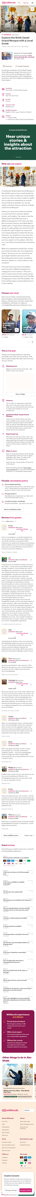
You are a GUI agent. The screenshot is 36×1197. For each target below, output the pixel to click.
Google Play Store (25, 1145)
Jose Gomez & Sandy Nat (22, 529)
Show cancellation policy (12, 509)
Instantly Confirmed (23, 66)
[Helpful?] (32, 530)
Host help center (6, 1142)
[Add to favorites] (32, 9)
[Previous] (28, 342)
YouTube (4, 1163)
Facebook (5, 1157)
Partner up (5, 1135)
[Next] (32, 342)
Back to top (28, 835)
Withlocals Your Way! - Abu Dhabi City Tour (16, 1091)
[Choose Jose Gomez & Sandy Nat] (17, 330)
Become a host (6, 1150)
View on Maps (20, 394)
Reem (24, 718)
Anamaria (25, 660)
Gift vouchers (6, 1132)
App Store (23, 1142)
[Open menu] (32, 2)
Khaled (25, 559)
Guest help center (25, 1121)
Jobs (3, 1124)
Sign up (25, 3)
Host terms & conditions (9, 1147)
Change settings (11, 1190)
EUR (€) (27, 1110)
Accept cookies (25, 1190)
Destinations (5, 1129)
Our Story (5, 1121)
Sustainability (5, 1127)
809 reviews (15, 34)
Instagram (5, 1160)
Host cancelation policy (8, 1145)
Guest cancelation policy (27, 1124)
